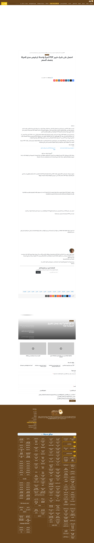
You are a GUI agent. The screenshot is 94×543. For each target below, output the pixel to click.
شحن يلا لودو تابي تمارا (51, 470)
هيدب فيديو (66, 492)
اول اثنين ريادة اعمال (72, 439)
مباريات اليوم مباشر (43, 441)
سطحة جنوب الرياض (42, 482)
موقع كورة (25, 478)
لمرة (32, 291)
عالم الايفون (73, 476)
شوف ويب (66, 471)
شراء (40, 291)
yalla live (24, 511)
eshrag (50, 77)
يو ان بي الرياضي (66, 531)
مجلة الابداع (66, 486)
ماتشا (51, 498)
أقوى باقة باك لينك (51, 514)
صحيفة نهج (73, 479)
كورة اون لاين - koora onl (28, 453)
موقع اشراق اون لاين (66, 460)
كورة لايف (28, 463)
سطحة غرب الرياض (36, 479)
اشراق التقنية (66, 464)
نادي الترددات (72, 489)
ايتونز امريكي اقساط (51, 473)
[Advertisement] (47, 13)
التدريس (72, 517)
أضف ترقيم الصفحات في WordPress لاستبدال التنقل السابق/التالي (54, 366)
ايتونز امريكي (51, 445)
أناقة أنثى (66, 481)
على (36, 291)
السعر (59, 291)
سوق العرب (58, 509)
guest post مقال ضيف (51, 506)
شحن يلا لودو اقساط (51, 449)
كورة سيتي (36, 498)
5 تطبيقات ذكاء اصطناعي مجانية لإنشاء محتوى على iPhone (40, 366)
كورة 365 (42, 498)
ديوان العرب (58, 519)
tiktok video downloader (21, 520)
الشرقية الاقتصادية (66, 474)
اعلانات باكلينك (54, 525)
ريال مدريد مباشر (43, 445)
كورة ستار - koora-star (21, 439)
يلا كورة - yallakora (21, 453)
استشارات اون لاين (65, 490)
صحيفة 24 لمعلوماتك (40, 3)
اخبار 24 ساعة (65, 533)
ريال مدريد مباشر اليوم (43, 510)
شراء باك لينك (72, 508)
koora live (21, 445)
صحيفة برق (66, 457)
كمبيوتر (83, 3)
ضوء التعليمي (72, 457)
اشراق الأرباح (66, 504)
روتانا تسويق (72, 486)
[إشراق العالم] (91, 1)
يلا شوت (42, 438)
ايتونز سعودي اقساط (57, 449)
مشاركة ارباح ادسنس (66, 439)
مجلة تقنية (73, 530)
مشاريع (51, 519)
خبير (44, 291)
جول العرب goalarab (43, 502)
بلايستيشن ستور (58, 489)
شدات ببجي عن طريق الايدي (51, 465)
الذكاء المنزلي (75, 3)
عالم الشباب (69, 443)
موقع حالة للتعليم (72, 534)
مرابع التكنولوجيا (66, 469)
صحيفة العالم (66, 536)
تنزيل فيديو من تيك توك (28, 516)
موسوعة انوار (72, 504)
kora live (21, 461)
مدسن (66, 484)
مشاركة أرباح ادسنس (63, 3)
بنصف (54, 291)
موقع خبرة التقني (73, 482)
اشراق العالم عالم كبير (66, 518)
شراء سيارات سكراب (36, 486)
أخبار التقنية (58, 52)
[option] (47, 327)
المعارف (72, 492)
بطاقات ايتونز (51, 486)
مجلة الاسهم (72, 473)
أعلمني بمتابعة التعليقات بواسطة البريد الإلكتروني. (66, 396)
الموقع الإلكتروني (43, 390)
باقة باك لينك (72, 448)
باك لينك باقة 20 (51, 510)
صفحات (26, 3)
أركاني (73, 498)
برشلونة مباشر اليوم (36, 510)
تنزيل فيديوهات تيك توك (28, 520)
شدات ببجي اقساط (58, 439)
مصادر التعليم (66, 525)
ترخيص (49, 291)
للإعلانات (30, 541)
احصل (68, 291)
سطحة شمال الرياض (42, 479)
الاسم (74, 386)
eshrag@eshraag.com (52, 418)
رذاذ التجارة (66, 494)
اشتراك (38, 272)
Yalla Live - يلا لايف (21, 450)
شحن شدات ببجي (58, 479)
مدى (28, 291)
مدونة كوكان (66, 476)
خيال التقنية (73, 471)
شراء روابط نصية (73, 511)
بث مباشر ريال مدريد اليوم (36, 502)
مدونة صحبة (72, 501)
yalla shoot (36, 438)
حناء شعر (51, 495)
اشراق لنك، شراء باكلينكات (72, 514)
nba (21, 531)
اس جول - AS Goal (21, 457)
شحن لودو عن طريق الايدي (51, 484)
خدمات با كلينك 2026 (58, 517)
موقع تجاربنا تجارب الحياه (51, 517)
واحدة (24, 291)
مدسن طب (66, 523)
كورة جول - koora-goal (28, 442)
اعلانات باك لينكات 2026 (25, 503)
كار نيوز (66, 479)
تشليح (43, 485)
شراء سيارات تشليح (43, 489)
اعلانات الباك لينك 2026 (66, 521)
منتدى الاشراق (72, 520)
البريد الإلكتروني (73, 390)
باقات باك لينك (66, 511)
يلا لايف (39, 505)
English (47, 3)
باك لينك (69, 3)
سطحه (36, 472)
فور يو (51, 475)
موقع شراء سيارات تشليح (36, 489)
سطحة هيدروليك (36, 476)
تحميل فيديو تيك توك (21, 516)
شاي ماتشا (58, 500)
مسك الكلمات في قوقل (72, 465)
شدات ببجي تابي (51, 442)
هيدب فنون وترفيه (73, 537)
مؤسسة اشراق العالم (32, 3)
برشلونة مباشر (36, 441)
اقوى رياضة (73, 523)
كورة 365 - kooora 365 (28, 457)
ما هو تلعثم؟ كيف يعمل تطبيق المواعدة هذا (61, 324)
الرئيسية (91, 3)
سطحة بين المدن (43, 476)
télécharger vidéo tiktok (24, 523)
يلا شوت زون (28, 509)
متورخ (73, 484)
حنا (57, 498)
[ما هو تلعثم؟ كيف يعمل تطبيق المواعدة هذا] (47, 327)
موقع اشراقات (72, 460)
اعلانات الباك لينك (66, 514)
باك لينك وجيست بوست (72, 527)
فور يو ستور (51, 461)
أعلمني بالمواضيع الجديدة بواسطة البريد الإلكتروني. (66, 398)
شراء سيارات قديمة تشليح (39, 494)
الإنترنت (87, 3)
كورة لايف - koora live (28, 492)
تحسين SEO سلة (66, 449)
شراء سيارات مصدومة (36, 492)
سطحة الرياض (43, 473)
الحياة (63, 291)
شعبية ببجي (58, 486)
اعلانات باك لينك (58, 522)
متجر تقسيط (51, 454)
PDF (72, 291)
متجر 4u (57, 464)
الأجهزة (79, 3)
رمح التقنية (73, 494)
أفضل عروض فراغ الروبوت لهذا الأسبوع (68, 365)
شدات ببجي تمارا (51, 439)
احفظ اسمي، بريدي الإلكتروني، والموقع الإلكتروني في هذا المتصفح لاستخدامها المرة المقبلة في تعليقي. (57, 394)
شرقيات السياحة (66, 502)
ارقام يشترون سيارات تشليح (42, 492)
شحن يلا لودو (57, 483)
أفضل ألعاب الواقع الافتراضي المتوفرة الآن (26, 365)
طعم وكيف (73, 496)
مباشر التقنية (66, 498)
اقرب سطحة (36, 481)
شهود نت (66, 496)
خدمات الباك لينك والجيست (58, 506)
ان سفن (72, 468)
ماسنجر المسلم (69, 453)
